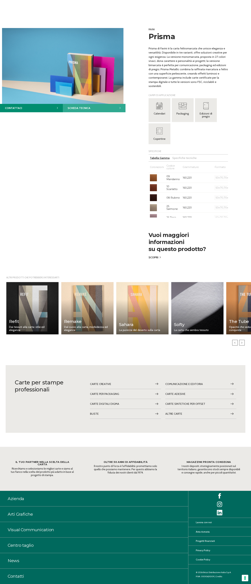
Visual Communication (31, 529)
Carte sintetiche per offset (185, 403)
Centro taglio (21, 545)
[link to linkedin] (219, 512)
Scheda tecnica (79, 108)
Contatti (16, 576)
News (13, 560)
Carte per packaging (104, 394)
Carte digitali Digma (104, 403)
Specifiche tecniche (184, 158)
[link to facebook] (219, 496)
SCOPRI (153, 257)
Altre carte (173, 413)
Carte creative (100, 384)
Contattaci (13, 108)
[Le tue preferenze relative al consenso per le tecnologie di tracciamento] (245, 578)
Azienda (16, 498)
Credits (219, 576)
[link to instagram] (219, 504)
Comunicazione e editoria (184, 384)
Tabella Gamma (160, 158)
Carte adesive (175, 394)
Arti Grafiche (20, 514)
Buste (94, 413)
